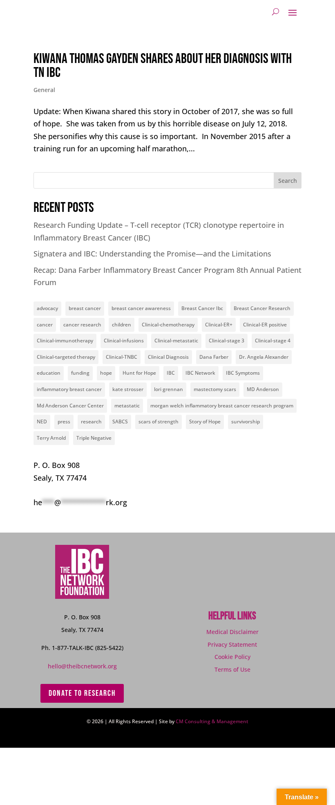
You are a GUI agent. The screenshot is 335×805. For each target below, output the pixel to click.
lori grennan (168, 389)
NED (42, 421)
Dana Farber (213, 356)
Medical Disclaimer (232, 632)
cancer (45, 324)
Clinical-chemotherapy (168, 324)
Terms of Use (232, 669)
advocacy (47, 308)
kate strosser (127, 389)
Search (287, 180)
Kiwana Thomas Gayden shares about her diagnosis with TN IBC (163, 65)
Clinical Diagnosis (168, 356)
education (48, 372)
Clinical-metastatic (176, 340)
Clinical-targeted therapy (66, 356)
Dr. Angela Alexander (263, 356)
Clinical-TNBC (121, 356)
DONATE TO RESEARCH (82, 693)
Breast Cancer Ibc (202, 308)
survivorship (245, 421)
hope (106, 372)
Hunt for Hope (139, 372)
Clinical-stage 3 (226, 340)
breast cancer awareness (141, 308)
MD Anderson (263, 389)
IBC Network (200, 372)
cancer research (82, 324)
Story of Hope (205, 421)
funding (80, 372)
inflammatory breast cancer (69, 389)
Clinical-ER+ (218, 324)
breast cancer (85, 308)
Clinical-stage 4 (272, 340)
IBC (171, 372)
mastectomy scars (215, 389)
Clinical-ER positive (265, 324)
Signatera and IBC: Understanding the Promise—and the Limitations (152, 254)
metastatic (127, 405)
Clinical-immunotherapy (65, 340)
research (91, 421)
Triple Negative (94, 437)
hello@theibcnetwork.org (82, 666)
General (44, 90)
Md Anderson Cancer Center (70, 405)
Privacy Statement (232, 644)
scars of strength (158, 421)
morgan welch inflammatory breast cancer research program (221, 405)
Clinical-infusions (124, 340)
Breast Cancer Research (262, 308)
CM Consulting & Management (212, 721)
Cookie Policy (232, 657)
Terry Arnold (51, 437)
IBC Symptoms (243, 372)
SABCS (120, 421)
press (64, 421)
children (121, 324)
